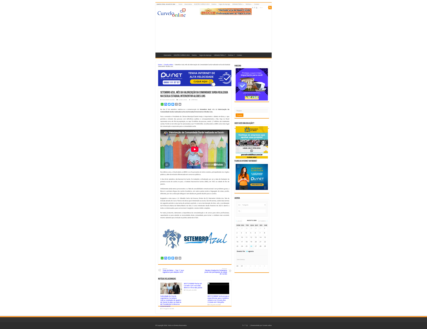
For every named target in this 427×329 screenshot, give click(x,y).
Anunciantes (188, 4)
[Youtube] (257, 7)
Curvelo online (168, 64)
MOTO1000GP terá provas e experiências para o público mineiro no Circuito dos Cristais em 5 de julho (218, 299)
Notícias (248, 4)
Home (180, 4)
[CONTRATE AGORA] (195, 78)
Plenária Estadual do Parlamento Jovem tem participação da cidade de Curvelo (215, 271)
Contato (256, 4)
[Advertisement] (213, 33)
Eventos (214, 4)
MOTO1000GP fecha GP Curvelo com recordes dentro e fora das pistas (193, 286)
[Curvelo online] (171, 12)
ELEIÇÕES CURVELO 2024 (201, 4)
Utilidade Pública (237, 4)
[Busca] (270, 7)
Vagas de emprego (224, 4)
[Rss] (253, 7)
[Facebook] (254, 7)
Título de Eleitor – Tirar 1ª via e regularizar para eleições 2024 (173, 270)
